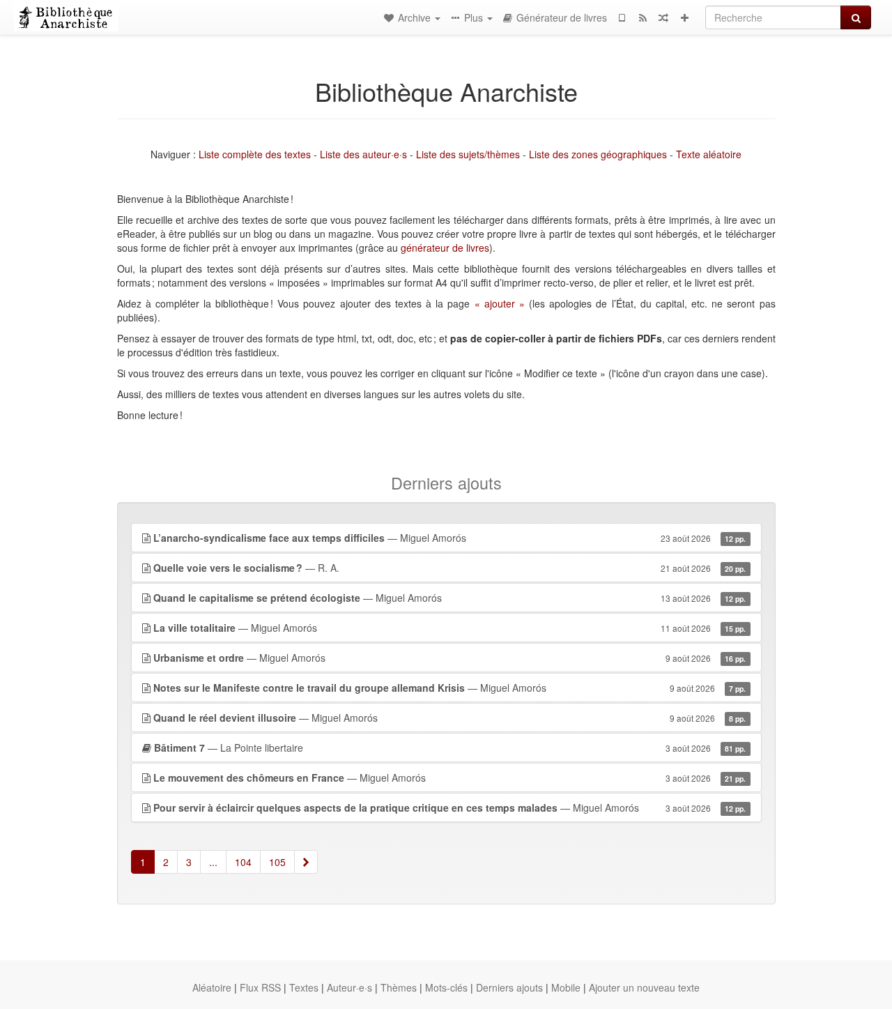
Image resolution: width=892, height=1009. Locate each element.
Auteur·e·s (349, 987)
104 (243, 862)
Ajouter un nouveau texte (644, 987)
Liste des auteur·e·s (363, 154)
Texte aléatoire (708, 154)
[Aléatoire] (663, 17)
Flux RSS (260, 987)
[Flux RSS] (642, 17)
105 (277, 862)
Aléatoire (211, 987)
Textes (303, 987)
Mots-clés (446, 987)
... (213, 862)
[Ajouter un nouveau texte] (684, 17)
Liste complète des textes (255, 154)
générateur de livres (445, 248)
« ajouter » (500, 303)
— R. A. (449, 568)
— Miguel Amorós (449, 538)
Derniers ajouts (509, 987)
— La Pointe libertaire (450, 747)
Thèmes (398, 987)
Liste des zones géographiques (598, 154)
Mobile (565, 987)
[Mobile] (621, 17)
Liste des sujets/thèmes (468, 154)
